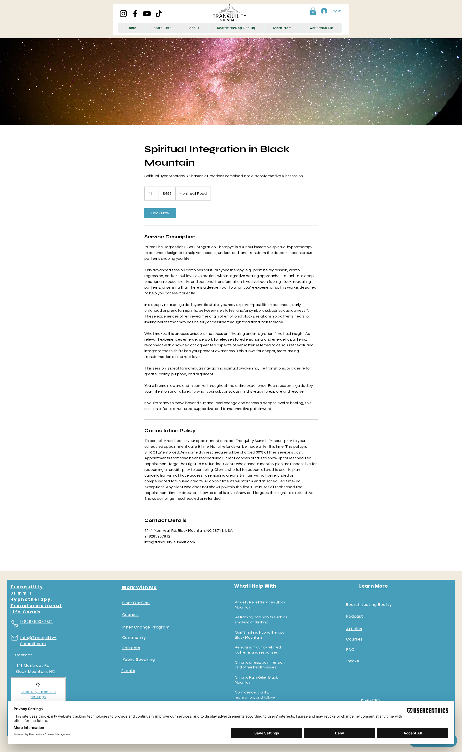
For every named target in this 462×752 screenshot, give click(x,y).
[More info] (38, 685)
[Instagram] (123, 13)
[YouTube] (147, 13)
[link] (160, 213)
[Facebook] (135, 13)
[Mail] (14, 637)
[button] (312, 11)
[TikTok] (158, 13)
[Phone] (14, 623)
